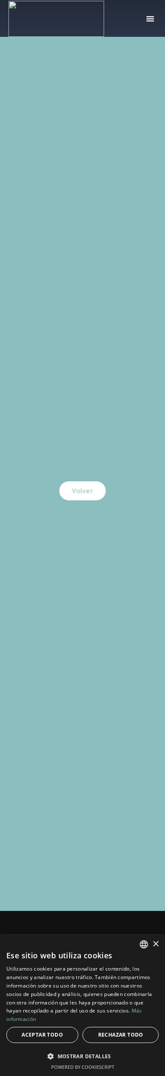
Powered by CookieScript (82, 1067)
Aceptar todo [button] (42, 1034)
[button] (150, 18)
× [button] (155, 944)
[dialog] (82, 1005)
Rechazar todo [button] (120, 1034)
